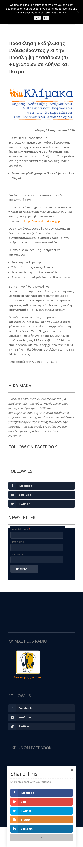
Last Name (17, 554)
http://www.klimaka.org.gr (42, 221)
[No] (78, 12)
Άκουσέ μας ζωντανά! (28, 677)
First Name (17, 541)
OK (37, 17)
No (46, 17)
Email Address (20, 529)
